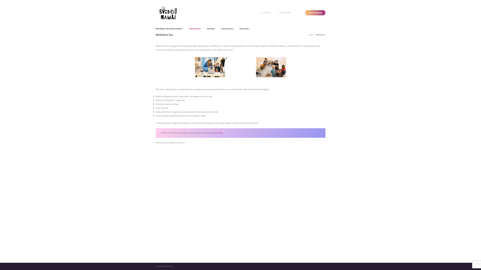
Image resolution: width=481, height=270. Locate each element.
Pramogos (195, 29)
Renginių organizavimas (169, 29)
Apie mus (244, 29)
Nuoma (211, 29)
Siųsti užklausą (315, 12)
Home (311, 35)
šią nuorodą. (217, 133)
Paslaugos (227, 29)
